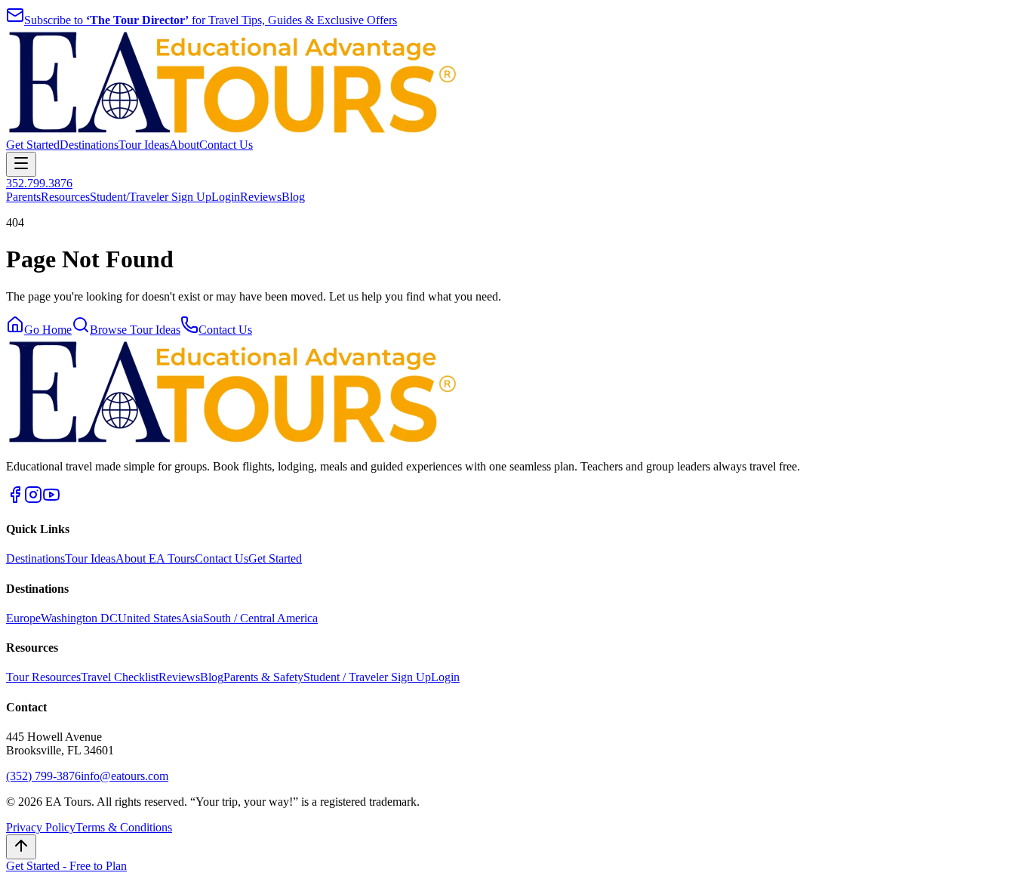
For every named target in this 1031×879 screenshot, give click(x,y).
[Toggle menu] (21, 164)
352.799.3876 (39, 183)
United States (149, 618)
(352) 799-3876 (43, 776)
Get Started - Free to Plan (66, 865)
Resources (65, 196)
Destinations (89, 144)
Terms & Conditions (123, 827)
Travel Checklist (119, 677)
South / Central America (260, 618)
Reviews (261, 196)
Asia (192, 618)
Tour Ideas (143, 144)
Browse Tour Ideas (135, 329)
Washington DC (79, 618)
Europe (23, 618)
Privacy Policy (40, 827)
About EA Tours (155, 558)
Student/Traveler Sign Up (150, 196)
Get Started (33, 144)
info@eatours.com (124, 776)
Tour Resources (43, 677)
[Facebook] (15, 499)
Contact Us (226, 144)
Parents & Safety (263, 677)
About (184, 144)
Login (225, 196)
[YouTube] (51, 499)
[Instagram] (33, 499)
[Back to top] (21, 846)
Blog (293, 196)
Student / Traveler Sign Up (367, 677)
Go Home (48, 329)
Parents (23, 196)
